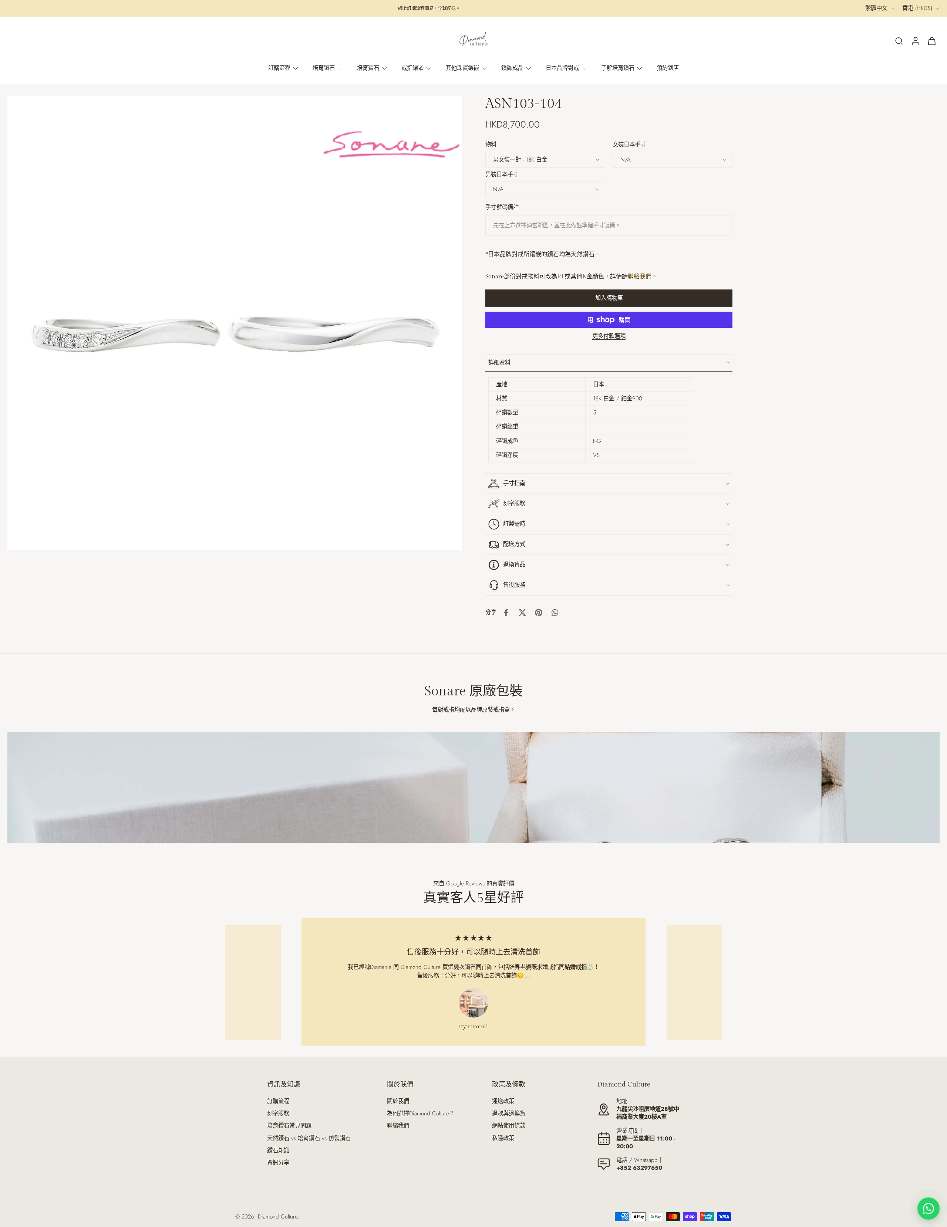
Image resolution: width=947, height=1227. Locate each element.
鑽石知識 (278, 1151)
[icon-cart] (931, 40)
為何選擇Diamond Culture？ (421, 1114)
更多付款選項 (609, 336)
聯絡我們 (639, 276)
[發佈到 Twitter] (522, 612)
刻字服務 (278, 1114)
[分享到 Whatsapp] (555, 612)
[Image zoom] (234, 323)
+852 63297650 (639, 1168)
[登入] (915, 40)
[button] (608, 298)
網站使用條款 (508, 1126)
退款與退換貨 (508, 1114)
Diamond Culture (278, 1217)
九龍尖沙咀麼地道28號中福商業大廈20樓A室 (647, 1113)
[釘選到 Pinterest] (538, 612)
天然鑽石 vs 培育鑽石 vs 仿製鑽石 (309, 1138)
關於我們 (398, 1101)
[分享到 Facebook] (506, 612)
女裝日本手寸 (629, 144)
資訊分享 (278, 1163)
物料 (490, 144)
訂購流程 (278, 1101)
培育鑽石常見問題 (289, 1126)
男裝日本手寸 (502, 174)
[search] (899, 40)
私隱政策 (503, 1138)
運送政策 (503, 1101)
